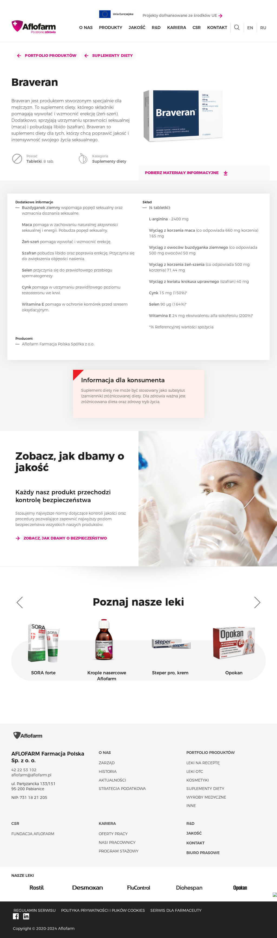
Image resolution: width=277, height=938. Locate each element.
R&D (156, 27)
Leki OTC (194, 771)
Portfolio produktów (50, 55)
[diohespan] (173, 887)
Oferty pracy (113, 833)
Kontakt (217, 27)
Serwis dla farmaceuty (176, 910)
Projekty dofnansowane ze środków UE (180, 15)
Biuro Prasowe (203, 852)
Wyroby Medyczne (206, 797)
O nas (86, 27)
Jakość (137, 27)
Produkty (110, 27)
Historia (108, 771)
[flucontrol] (122, 887)
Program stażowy (118, 851)
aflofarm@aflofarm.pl (31, 775)
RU (263, 27)
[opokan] (224, 887)
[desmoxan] (71, 887)
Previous (21, 602)
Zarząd (107, 762)
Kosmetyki (197, 780)
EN (250, 27)
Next (256, 602)
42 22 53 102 (24, 769)
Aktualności (112, 780)
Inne (191, 805)
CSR (197, 27)
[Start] (34, 27)
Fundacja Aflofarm (32, 833)
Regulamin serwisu (35, 910)
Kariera (176, 27)
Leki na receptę (203, 762)
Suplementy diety (112, 55)
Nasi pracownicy (117, 842)
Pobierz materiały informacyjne (182, 172)
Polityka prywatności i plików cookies (103, 910)
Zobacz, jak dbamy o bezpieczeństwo (65, 538)
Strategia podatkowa (122, 788)
